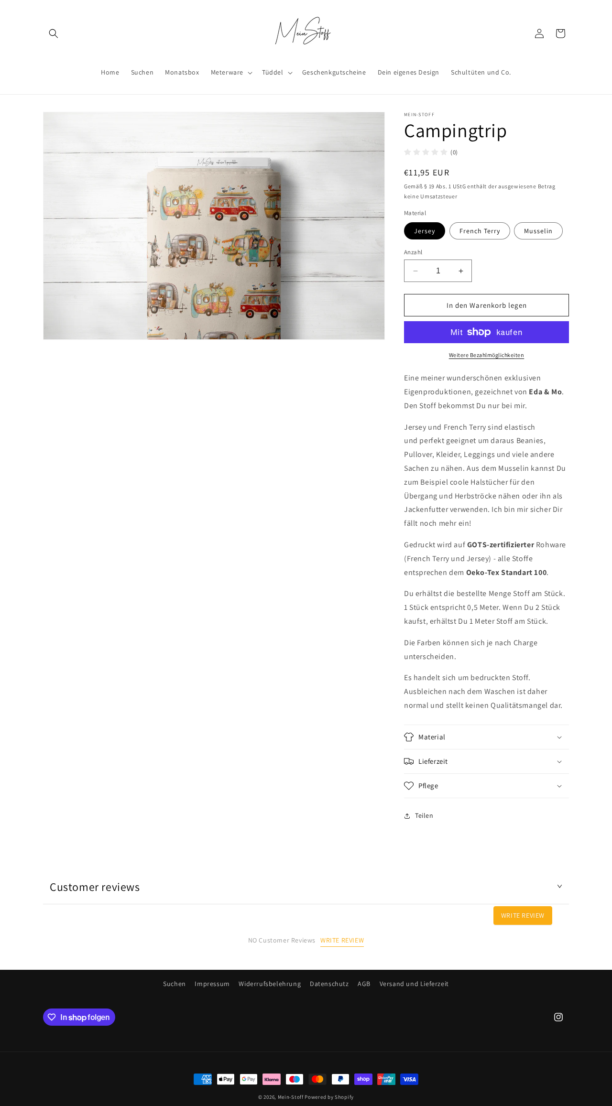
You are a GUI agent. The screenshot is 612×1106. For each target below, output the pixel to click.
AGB (364, 983)
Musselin (538, 231)
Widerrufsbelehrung (270, 983)
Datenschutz (329, 983)
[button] (53, 33)
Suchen (174, 983)
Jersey (424, 231)
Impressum (212, 983)
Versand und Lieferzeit (414, 983)
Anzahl (413, 252)
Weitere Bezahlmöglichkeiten (487, 354)
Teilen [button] (424, 815)
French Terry (479, 231)
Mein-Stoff (291, 1097)
